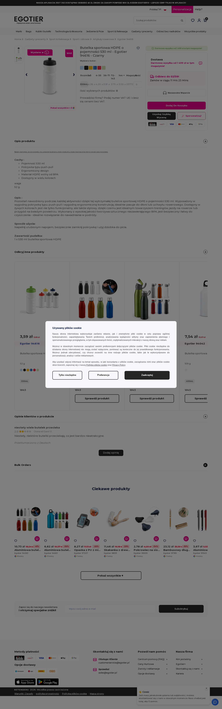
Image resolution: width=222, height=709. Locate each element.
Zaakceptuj (147, 375)
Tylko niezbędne (67, 375)
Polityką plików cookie (96, 365)
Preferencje (103, 375)
